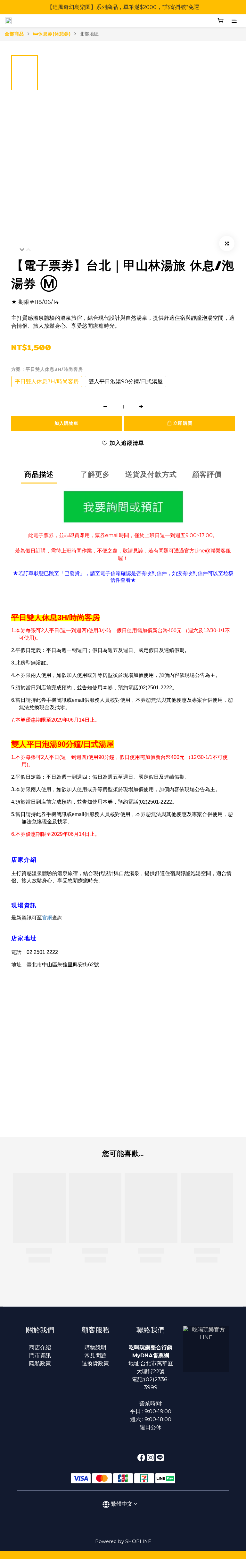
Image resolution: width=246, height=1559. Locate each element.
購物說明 (95, 1347)
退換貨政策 (95, 1363)
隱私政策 (40, 1363)
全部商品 (14, 34)
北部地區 (89, 34)
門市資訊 (40, 1355)
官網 (47, 918)
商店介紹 (40, 1347)
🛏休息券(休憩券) (52, 34)
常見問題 (95, 1355)
